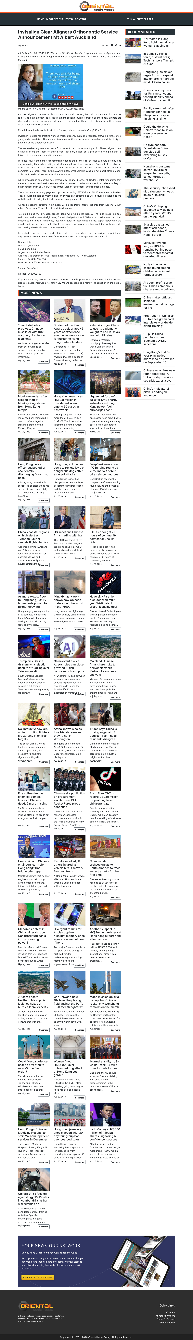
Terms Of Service (166, 1319)
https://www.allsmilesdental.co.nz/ (46, 262)
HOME (40, 19)
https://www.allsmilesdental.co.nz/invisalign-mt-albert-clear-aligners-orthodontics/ (62, 236)
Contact (170, 1312)
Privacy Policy (167, 1322)
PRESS (69, 19)
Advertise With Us (165, 1315)
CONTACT (80, 19)
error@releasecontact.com (32, 282)
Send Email (31, 248)
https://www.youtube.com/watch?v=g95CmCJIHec (80, 130)
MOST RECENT (54, 19)
